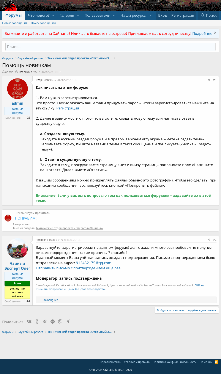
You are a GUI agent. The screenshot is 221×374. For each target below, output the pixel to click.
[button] (53, 15)
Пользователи (97, 15)
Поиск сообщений (43, 23)
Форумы (13, 15)
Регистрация (67, 108)
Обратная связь (110, 362)
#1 (214, 80)
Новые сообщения (14, 23)
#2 (214, 240)
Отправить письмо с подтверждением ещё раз (78, 267)
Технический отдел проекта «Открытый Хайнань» (69, 228)
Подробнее (202, 33)
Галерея (67, 15)
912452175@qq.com (93, 262)
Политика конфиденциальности (174, 362)
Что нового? (38, 15)
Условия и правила (137, 362)
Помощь (206, 362)
